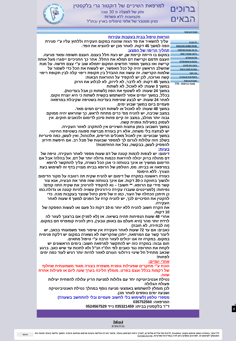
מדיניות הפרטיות (145, 336)
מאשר (25, 334)
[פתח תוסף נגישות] (234, 309)
